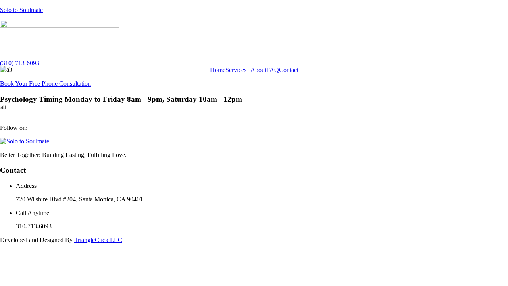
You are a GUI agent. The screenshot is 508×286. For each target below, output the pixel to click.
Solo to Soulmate (21, 9)
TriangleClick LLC (98, 239)
